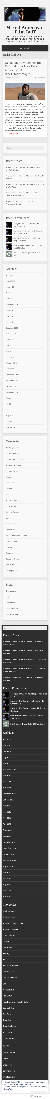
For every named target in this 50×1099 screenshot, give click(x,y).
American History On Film (15, 459)
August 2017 (10, 293)
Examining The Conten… (22, 231)
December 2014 (12, 375)
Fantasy (9, 489)
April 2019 (9, 275)
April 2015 (9, 357)
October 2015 (11, 334)
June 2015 (9, 345)
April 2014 (9, 422)
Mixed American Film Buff (25, 29)
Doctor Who (10, 483)
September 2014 (12, 392)
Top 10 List (10, 565)
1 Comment (41, 78)
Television (9, 553)
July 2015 (9, 340)
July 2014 (9, 404)
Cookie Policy (8, 1089)
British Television (12, 471)
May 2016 (9, 322)
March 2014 (10, 427)
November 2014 (12, 381)
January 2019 (11, 287)
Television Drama (12, 559)
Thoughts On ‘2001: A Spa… (33, 724)
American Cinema (12, 454)
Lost (7, 518)
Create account (11, 591)
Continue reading (12, 133)
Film (7, 495)
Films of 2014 (11, 506)
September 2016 (12, 305)
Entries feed (10, 603)
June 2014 (9, 410)
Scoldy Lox (17, 253)
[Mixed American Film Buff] (25, 21)
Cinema (9, 477)
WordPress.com (12, 614)
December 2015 (12, 328)
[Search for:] (25, 148)
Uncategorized (11, 571)
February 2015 (11, 363)
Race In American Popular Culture (18, 536)
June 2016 (9, 316)
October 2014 (11, 386)
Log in (8, 597)
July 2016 (9, 310)
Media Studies (11, 524)
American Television (13, 465)
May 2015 (9, 351)
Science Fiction (11, 541)
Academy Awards (12, 448)
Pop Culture (10, 530)
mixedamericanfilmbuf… (22, 245)
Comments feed (12, 609)
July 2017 (9, 299)
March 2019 (10, 281)
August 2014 (10, 398)
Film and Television (13, 500)
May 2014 (9, 416)
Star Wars (9, 547)
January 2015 (11, 369)
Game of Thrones (12, 512)
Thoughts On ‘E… (19, 224)
